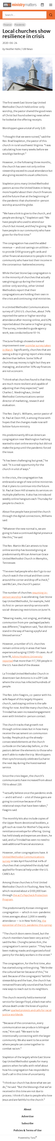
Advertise (28, 1116)
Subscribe (27, 1123)
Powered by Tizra (27, 1137)
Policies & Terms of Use (28, 1130)
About (27, 1109)
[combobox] (24, 15)
